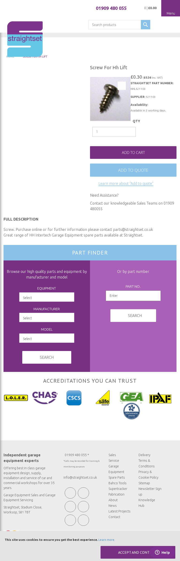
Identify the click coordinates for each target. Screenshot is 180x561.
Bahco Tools (118, 483)
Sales (112, 455)
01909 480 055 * (77, 455)
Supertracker (118, 489)
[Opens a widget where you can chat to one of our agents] (162, 553)
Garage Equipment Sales (21, 495)
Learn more (106, 539)
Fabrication (116, 494)
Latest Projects (120, 511)
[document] (90, 546)
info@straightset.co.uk (80, 477)
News (113, 506)
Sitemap (144, 483)
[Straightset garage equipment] (25, 39)
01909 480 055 (111, 8)
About (113, 500)
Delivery (144, 455)
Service (114, 460)
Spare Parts (117, 477)
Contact (114, 517)
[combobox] (119, 24)
